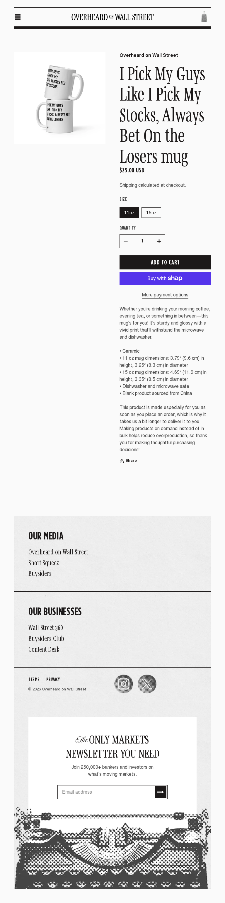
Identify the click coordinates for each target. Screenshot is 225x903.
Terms (33, 679)
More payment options (165, 295)
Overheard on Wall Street (64, 690)
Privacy (53, 679)
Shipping (128, 185)
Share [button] (131, 461)
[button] (17, 17)
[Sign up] (161, 792)
